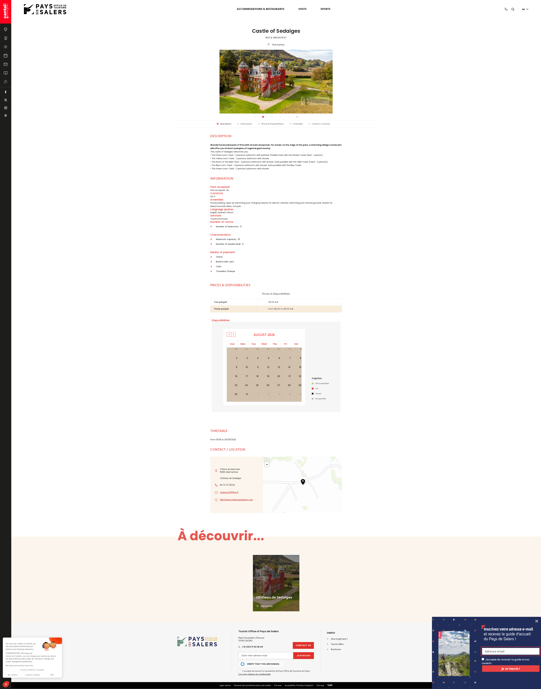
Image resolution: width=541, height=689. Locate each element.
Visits (302, 9)
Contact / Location (321, 124)
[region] (261, 664)
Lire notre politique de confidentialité (254, 674)
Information (246, 124)
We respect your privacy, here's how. (19, 666)
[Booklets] (5, 73)
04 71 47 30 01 (227, 485)
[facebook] (5, 92)
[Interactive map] (5, 29)
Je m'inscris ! (510, 668)
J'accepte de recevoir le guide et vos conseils (505, 661)
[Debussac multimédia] (330, 685)
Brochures (336, 649)
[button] (297, 116)
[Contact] (5, 64)
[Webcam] (5, 38)
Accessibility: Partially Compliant (299, 685)
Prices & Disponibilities (272, 124)
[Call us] (506, 9)
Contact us (303, 645)
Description (225, 124)
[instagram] (5, 107)
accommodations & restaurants (260, 9)
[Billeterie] (5, 82)
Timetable (298, 124)
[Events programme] (5, 55)
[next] (233, 334)
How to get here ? (339, 639)
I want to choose (32, 675)
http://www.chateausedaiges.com (236, 500)
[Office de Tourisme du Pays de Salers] (5, 12)
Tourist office (337, 644)
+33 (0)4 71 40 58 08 (252, 646)
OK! (52, 675)
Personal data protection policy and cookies (252, 685)
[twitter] (5, 100)
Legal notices (225, 685)
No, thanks (12, 675)
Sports (325, 9)
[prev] (229, 334)
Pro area (277, 685)
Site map (320, 685)
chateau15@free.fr (229, 492)
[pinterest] (5, 115)
